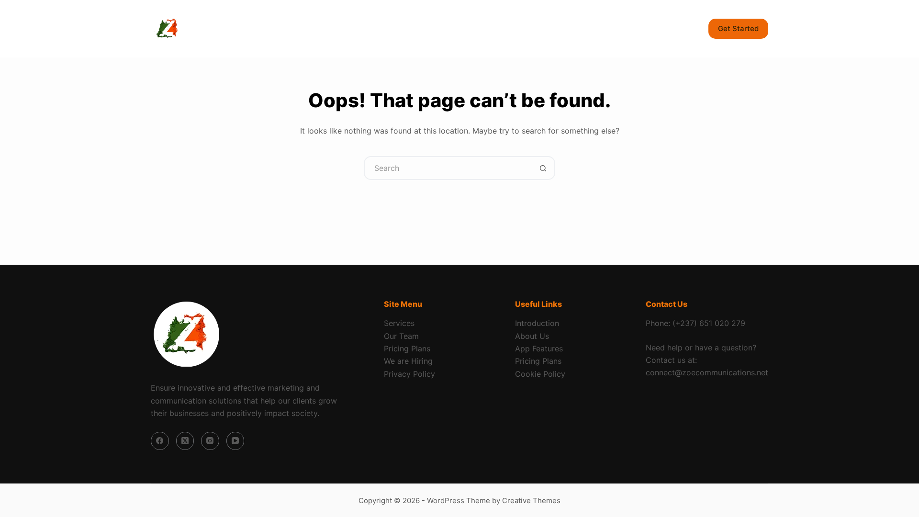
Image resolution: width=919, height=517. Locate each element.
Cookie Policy (540, 374)
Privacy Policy (409, 374)
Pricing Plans (407, 348)
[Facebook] (160, 441)
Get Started (738, 28)
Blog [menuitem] (400, 28)
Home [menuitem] (250, 28)
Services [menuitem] (299, 28)
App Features (539, 348)
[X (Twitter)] (185, 441)
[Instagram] (210, 441)
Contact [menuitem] (446, 28)
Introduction (537, 323)
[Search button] (543, 168)
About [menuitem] (358, 28)
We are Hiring (408, 361)
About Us (532, 336)
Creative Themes (531, 500)
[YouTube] (235, 441)
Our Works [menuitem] (502, 28)
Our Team (401, 336)
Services (399, 323)
